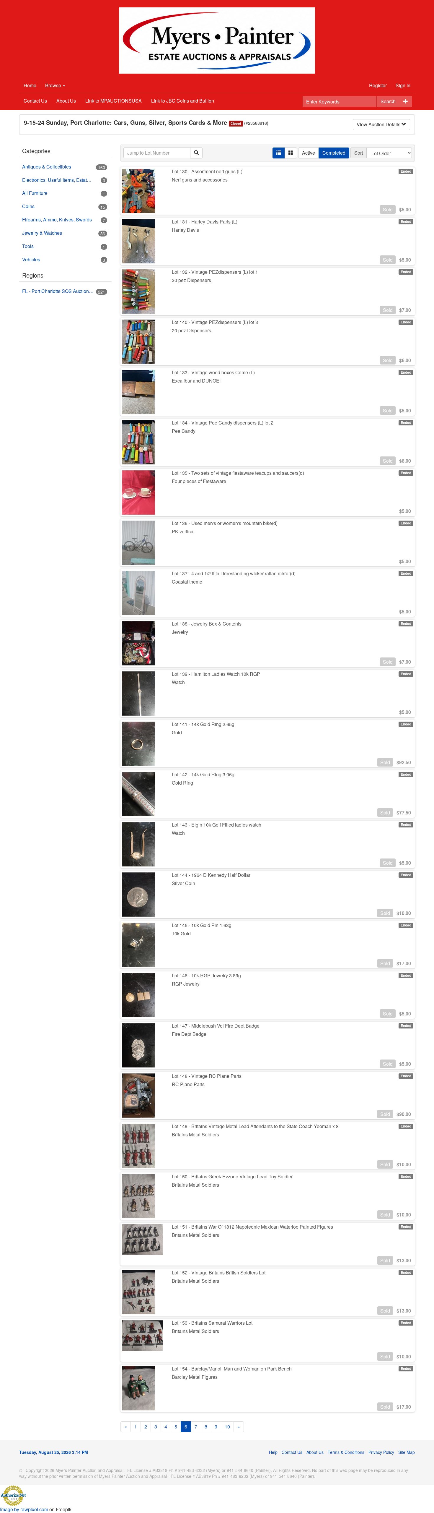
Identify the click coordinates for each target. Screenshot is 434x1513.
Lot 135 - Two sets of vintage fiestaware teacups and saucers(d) (238, 472)
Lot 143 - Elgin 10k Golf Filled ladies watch (216, 824)
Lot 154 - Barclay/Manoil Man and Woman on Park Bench (232, 1368)
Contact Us (35, 100)
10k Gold (181, 933)
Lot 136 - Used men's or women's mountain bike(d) (225, 523)
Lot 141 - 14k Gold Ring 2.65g (203, 724)
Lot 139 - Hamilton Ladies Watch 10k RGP (216, 673)
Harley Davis (185, 229)
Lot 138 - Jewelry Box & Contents (207, 623)
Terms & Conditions (346, 1452)
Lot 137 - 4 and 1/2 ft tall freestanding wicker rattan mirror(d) (234, 573)
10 (227, 1426)
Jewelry (180, 631)
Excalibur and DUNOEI (196, 380)
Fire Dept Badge (189, 1034)
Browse (53, 85)
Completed (333, 152)
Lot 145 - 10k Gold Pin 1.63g (201, 925)
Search (388, 101)
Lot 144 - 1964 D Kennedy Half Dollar (211, 874)
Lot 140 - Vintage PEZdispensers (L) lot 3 (215, 322)
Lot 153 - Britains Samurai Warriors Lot (212, 1322)
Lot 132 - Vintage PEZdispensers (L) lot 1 (215, 271)
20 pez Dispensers (191, 280)
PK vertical (183, 531)
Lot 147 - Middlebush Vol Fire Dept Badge (216, 1025)
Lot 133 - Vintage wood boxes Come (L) (213, 372)
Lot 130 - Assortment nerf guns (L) (207, 171)
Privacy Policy (381, 1452)
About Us (66, 100)
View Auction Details (379, 124)
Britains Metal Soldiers (195, 1134)
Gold (177, 732)
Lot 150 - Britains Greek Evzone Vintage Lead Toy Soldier (232, 1176)
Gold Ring (182, 782)
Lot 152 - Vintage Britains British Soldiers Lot (218, 1272)
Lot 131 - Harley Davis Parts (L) (204, 221)
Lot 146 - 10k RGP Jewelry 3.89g (206, 975)
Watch (178, 682)
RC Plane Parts (188, 1084)
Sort (358, 152)
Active (308, 152)
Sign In (403, 85)
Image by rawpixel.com (24, 1509)
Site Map (406, 1452)
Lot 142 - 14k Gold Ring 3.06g (203, 774)
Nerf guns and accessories (200, 179)
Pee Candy (183, 430)
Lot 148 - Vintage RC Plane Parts (207, 1076)
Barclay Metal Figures (195, 1376)
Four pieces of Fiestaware (199, 481)
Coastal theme (187, 581)
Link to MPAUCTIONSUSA (113, 100)
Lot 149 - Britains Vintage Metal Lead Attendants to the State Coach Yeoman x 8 (255, 1126)
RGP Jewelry (186, 983)
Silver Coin (183, 883)
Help (273, 1452)
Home (30, 85)
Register (378, 85)
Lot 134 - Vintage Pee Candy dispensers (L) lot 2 (222, 422)
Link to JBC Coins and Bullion (182, 100)
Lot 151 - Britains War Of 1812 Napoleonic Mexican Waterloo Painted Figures (252, 1226)
